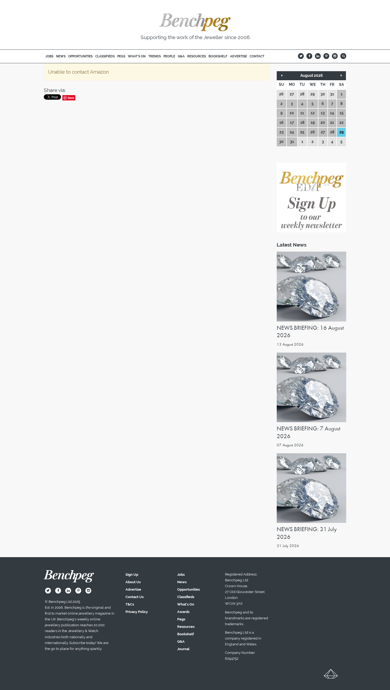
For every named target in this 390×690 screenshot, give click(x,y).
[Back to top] (330, 675)
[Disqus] (156, 175)
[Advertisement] (156, 450)
